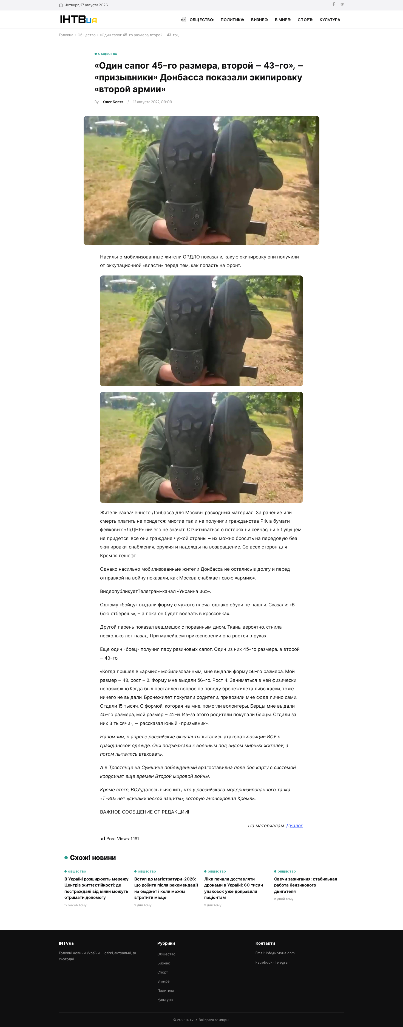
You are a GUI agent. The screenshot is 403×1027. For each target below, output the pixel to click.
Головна (66, 35)
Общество (201, 19)
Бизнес (259, 19)
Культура (330, 19)
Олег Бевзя (113, 102)
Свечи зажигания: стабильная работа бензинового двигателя (305, 885)
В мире (282, 19)
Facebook (264, 962)
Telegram (283, 962)
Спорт (305, 19)
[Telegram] (342, 5)
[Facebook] (333, 5)
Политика (232, 19)
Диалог (294, 826)
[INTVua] (78, 19)
